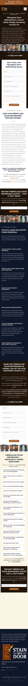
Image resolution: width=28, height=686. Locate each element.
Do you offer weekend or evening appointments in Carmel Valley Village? (12, 554)
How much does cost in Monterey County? (12, 501)
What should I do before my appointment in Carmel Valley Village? (13, 537)
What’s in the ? (13, 486)
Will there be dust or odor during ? (14, 525)
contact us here (13, 179)
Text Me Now (14, 211)
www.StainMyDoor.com (14, 678)
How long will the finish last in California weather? (13, 519)
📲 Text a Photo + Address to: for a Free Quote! (14, 2)
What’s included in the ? (13, 482)
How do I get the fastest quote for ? (11, 548)
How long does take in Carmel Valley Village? (13, 470)
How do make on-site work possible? (13, 495)
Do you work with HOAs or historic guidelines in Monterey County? (11, 531)
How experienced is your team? (11, 543)
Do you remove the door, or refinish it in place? (13, 476)
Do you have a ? (12, 490)
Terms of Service (15, 681)
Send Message (14, 104)
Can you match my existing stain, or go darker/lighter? (12, 507)
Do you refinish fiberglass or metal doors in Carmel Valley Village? (14, 513)
